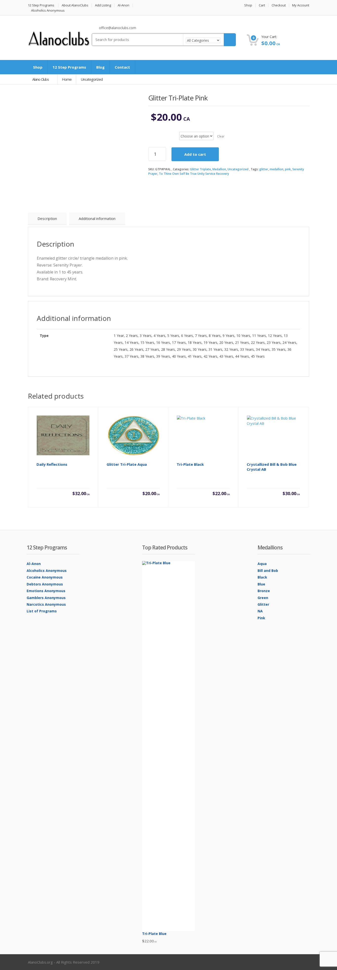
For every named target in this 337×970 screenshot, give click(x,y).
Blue (261, 584)
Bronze (264, 590)
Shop (248, 5)
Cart (262, 5)
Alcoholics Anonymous (48, 10)
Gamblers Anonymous (46, 597)
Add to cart (195, 154)
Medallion (219, 169)
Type (153, 132)
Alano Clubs (41, 79)
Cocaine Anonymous (45, 577)
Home (67, 79)
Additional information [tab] (97, 218)
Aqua (262, 563)
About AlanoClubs (75, 5)
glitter (263, 169)
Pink (261, 618)
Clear (221, 136)
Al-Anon (123, 5)
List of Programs (42, 611)
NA (260, 611)
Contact (122, 67)
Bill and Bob (268, 570)
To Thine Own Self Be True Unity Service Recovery (194, 174)
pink (288, 169)
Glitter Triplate (200, 169)
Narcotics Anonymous (46, 604)
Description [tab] (47, 218)
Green (263, 597)
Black (262, 577)
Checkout (279, 5)
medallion (276, 169)
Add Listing (103, 5)
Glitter (263, 604)
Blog (100, 67)
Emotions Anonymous (46, 590)
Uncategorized (237, 169)
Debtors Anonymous (45, 584)
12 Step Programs (41, 5)
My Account (300, 5)
